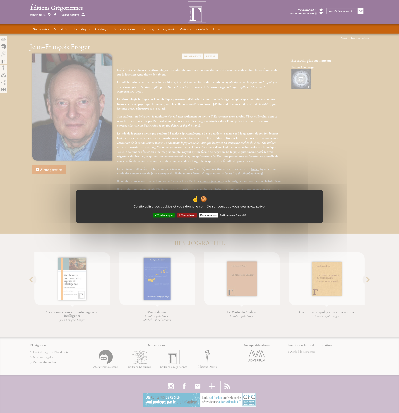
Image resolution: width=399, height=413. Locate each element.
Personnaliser (208, 215)
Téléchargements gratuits (157, 28)
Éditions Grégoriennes (56, 7)
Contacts (202, 28)
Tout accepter (165, 215)
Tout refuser (187, 215)
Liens (216, 28)
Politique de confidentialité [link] (233, 215)
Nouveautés (40, 28)
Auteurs (185, 28)
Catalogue (102, 28)
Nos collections (124, 28)
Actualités (60, 28)
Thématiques (81, 28)
